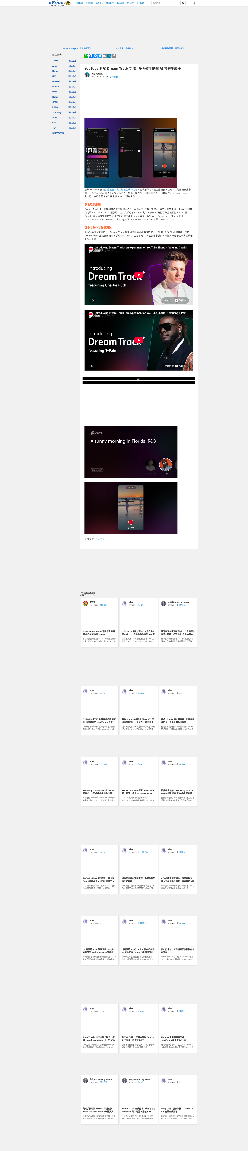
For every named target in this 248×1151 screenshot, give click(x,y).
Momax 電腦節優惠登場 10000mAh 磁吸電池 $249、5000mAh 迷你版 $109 (174, 1038)
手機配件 (182, 1011)
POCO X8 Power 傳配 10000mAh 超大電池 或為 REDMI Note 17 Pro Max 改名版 (138, 791)
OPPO (55, 102)
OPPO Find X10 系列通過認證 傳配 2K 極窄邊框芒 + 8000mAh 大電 (99, 720)
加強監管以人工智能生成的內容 (121, 189)
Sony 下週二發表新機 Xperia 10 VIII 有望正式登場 (177, 1110)
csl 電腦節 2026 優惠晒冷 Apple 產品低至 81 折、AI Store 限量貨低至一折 (99, 950)
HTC (54, 76)
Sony (54, 117)
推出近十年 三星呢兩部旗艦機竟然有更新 (177, 950)
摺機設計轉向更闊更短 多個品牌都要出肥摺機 (138, 879)
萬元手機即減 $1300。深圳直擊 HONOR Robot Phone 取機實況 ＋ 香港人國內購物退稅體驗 (99, 1110)
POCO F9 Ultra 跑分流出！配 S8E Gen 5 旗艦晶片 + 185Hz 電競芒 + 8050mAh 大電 (98, 879)
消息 (70, 60)
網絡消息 (182, 605)
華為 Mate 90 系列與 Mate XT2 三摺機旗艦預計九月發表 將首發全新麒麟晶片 (139, 720)
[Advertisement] (138, 98)
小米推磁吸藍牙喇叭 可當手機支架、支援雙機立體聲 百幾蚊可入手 (177, 879)
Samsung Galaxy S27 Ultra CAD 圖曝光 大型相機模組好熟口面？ (99, 791)
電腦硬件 (103, 605)
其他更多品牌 (58, 133)
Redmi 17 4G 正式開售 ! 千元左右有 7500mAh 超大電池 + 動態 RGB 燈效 (138, 1110)
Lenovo (55, 86)
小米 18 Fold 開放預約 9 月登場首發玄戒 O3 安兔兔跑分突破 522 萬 (138, 632)
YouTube (101, 539)
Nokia (55, 97)
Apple (55, 60)
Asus (54, 66)
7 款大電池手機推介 (124, 48)
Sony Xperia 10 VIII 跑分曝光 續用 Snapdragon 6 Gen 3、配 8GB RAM (99, 1038)
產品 (74, 60)
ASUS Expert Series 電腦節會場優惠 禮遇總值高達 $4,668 (99, 632)
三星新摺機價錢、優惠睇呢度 (172, 48)
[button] (194, 3)
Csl (101, 923)
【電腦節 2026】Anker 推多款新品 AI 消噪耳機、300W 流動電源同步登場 (139, 950)
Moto (54, 91)
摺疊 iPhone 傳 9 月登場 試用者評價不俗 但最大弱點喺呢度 (177, 720)
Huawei (56, 81)
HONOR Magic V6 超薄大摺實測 (77, 48)
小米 (54, 127)
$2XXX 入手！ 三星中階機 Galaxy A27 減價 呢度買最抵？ (138, 1038)
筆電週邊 (142, 923)
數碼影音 (114, 76)
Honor (55, 71)
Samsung (56, 112)
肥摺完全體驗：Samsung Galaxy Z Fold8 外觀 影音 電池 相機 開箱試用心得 (178, 791)
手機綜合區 (143, 852)
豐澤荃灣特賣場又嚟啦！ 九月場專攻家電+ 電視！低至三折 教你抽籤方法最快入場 (178, 632)
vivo (54, 122)
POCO (55, 107)
